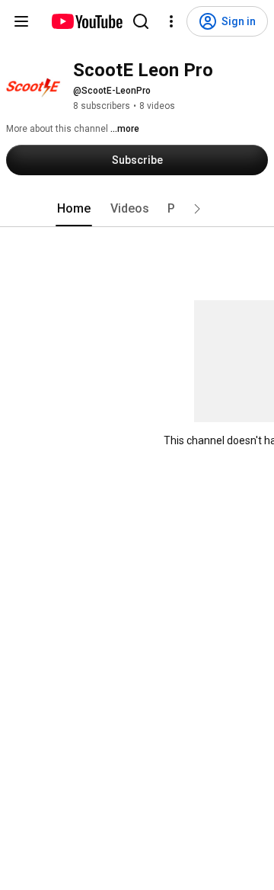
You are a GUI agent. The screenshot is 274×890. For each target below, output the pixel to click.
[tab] (74, 208)
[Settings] (171, 21)
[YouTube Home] (86, 21)
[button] (197, 208)
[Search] (141, 21)
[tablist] (137, 208)
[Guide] (21, 21)
